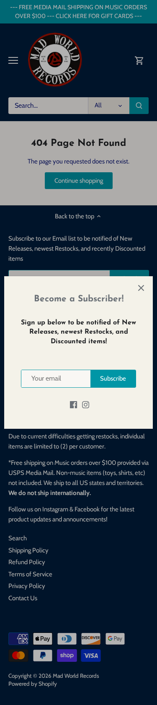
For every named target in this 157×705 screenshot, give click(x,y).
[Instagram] (85, 404)
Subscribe (113, 378)
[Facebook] (73, 404)
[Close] (141, 288)
